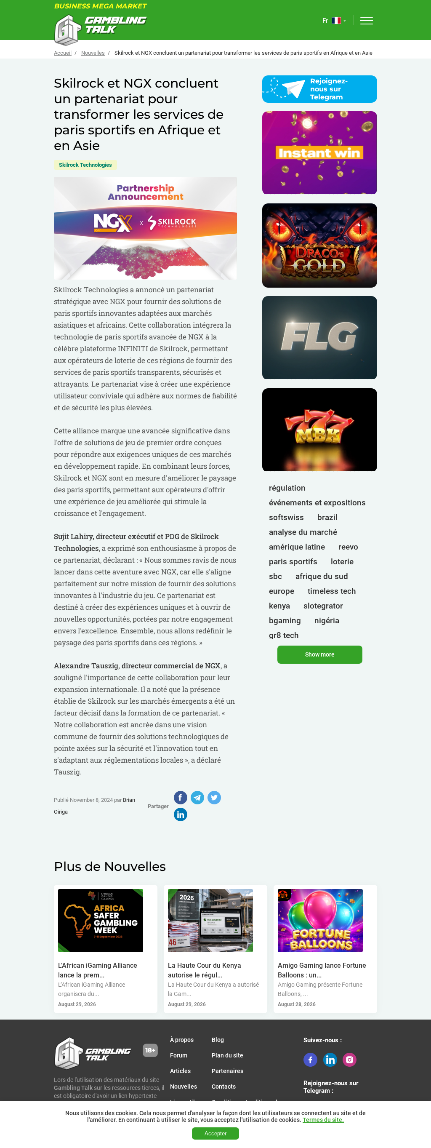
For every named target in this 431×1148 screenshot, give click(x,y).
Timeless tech (332, 591)
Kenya (279, 606)
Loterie (342, 561)
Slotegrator (323, 606)
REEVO (348, 547)
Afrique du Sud (321, 576)
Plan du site (227, 1055)
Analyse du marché (303, 532)
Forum (178, 1055)
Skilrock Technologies (85, 165)
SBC (275, 576)
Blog (218, 1039)
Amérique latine (297, 547)
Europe (281, 591)
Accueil (63, 53)
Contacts (224, 1086)
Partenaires (227, 1071)
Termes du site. (323, 1119)
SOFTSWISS (286, 517)
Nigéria (326, 620)
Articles (180, 1071)
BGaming (285, 620)
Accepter (215, 1133)
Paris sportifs (293, 561)
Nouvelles (93, 53)
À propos (182, 1039)
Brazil (327, 517)
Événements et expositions (317, 502)
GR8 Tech (284, 635)
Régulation (287, 488)
